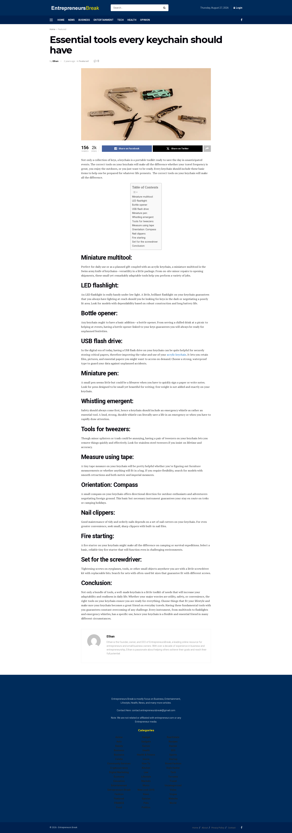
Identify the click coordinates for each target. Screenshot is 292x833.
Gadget (146, 737)
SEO (173, 750)
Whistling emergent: (143, 217)
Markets (146, 781)
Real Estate (173, 737)
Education (119, 781)
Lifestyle (146, 776)
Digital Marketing (119, 772)
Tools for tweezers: (143, 221)
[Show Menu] (51, 20)
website (173, 798)
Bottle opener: (140, 204)
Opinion (145, 20)
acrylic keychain (176, 354)
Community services (119, 763)
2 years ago (69, 61)
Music (146, 785)
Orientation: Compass (144, 229)
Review (173, 746)
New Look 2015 (146, 789)
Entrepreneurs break (119, 789)
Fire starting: (139, 237)
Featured (62, 29)
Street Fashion (173, 763)
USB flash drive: (140, 209)
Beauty (119, 746)
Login (238, 7)
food (119, 807)
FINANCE (119, 803)
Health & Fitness (146, 754)
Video (173, 789)
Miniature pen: (140, 213)
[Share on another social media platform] (207, 148)
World (173, 803)
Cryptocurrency (119, 768)
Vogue (173, 794)
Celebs (119, 759)
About (205, 827)
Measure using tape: (143, 225)
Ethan (55, 61)
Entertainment (104, 20)
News (71, 20)
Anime (119, 737)
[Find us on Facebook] (241, 20)
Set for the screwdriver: (145, 241)
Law (146, 772)
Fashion (119, 794)
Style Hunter (173, 768)
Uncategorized (173, 785)
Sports (173, 754)
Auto (119, 741)
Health (131, 20)
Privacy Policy (217, 827)
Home (60, 20)
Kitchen (146, 768)
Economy (119, 776)
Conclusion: (138, 245)
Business (84, 20)
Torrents (173, 776)
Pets (146, 803)
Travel (173, 781)
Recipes (173, 741)
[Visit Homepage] (77, 8)
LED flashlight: (139, 200)
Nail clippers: (139, 233)
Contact (232, 827)
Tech (120, 20)
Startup (173, 759)
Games (146, 746)
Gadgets (146, 741)
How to (146, 763)
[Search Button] (165, 7)
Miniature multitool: (142, 196)
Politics (146, 807)
